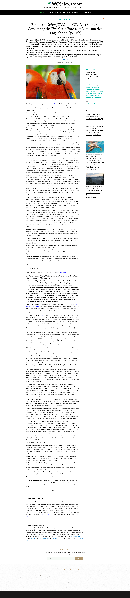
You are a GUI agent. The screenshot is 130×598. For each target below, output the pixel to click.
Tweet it (65, 59)
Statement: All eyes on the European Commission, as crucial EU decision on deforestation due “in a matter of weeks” (94, 193)
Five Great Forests (93, 104)
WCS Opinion (54, 12)
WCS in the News (65, 12)
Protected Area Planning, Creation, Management (94, 95)
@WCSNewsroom (44, 538)
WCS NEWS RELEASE (64, 20)
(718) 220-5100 (76, 577)
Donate (117, 1)
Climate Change (90, 91)
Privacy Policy (57, 569)
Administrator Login (79, 569)
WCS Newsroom (75, 536)
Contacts (86, 12)
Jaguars (97, 89)
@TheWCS (33, 538)
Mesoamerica (97, 97)
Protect (88, 89)
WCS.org (110, 1)
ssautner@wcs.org (91, 78)
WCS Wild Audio (76, 12)
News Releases (44, 12)
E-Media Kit (124, 1)
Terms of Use (49, 569)
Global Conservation (91, 85)
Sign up (79, 558)
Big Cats (92, 89)
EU (86, 104)
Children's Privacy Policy (67, 569)
